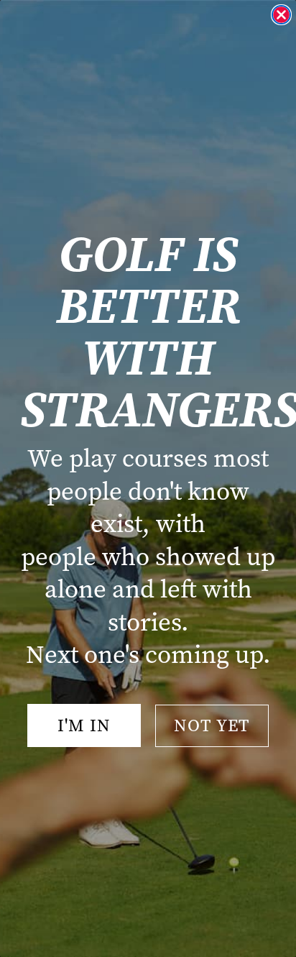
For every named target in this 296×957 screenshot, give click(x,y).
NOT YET (212, 725)
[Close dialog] (281, 15)
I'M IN (84, 725)
